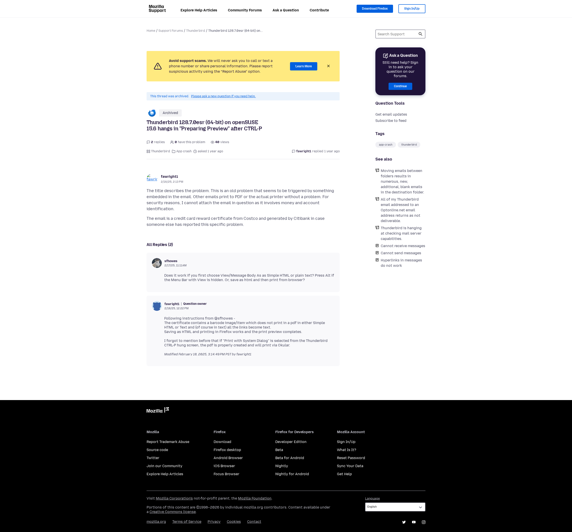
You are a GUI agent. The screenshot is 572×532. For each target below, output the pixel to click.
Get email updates (391, 114)
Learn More (303, 66)
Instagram (423, 522)
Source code (157, 450)
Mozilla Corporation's (174, 498)
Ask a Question (286, 10)
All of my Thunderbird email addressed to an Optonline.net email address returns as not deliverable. (400, 210)
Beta (279, 450)
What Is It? (346, 450)
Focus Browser (226, 474)
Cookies (234, 521)
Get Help (344, 474)
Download (222, 442)
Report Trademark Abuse (168, 442)
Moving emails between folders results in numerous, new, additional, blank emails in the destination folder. (402, 181)
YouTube (414, 522)
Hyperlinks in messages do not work (401, 263)
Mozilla (158, 410)
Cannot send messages (401, 253)
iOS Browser (224, 466)
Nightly (281, 466)
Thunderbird (195, 31)
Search (420, 34)
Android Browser (228, 458)
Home (151, 31)
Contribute (319, 10)
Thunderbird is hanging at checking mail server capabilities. (401, 233)
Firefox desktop (227, 450)
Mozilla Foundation (254, 498)
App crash (183, 151)
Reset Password (351, 458)
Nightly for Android (292, 474)
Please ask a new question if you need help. (223, 96)
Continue (400, 86)
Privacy (214, 521)
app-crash (385, 144)
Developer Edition (291, 442)
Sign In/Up (412, 9)
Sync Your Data (350, 466)
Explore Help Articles (199, 10)
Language (372, 498)
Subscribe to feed (390, 121)
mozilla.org (156, 521)
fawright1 (169, 176)
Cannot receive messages (403, 246)
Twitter (153, 458)
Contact (254, 521)
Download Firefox (375, 9)
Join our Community (164, 466)
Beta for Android (289, 458)
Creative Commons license (172, 512)
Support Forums (170, 31)
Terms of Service (186, 521)
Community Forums (245, 10)
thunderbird (409, 144)
